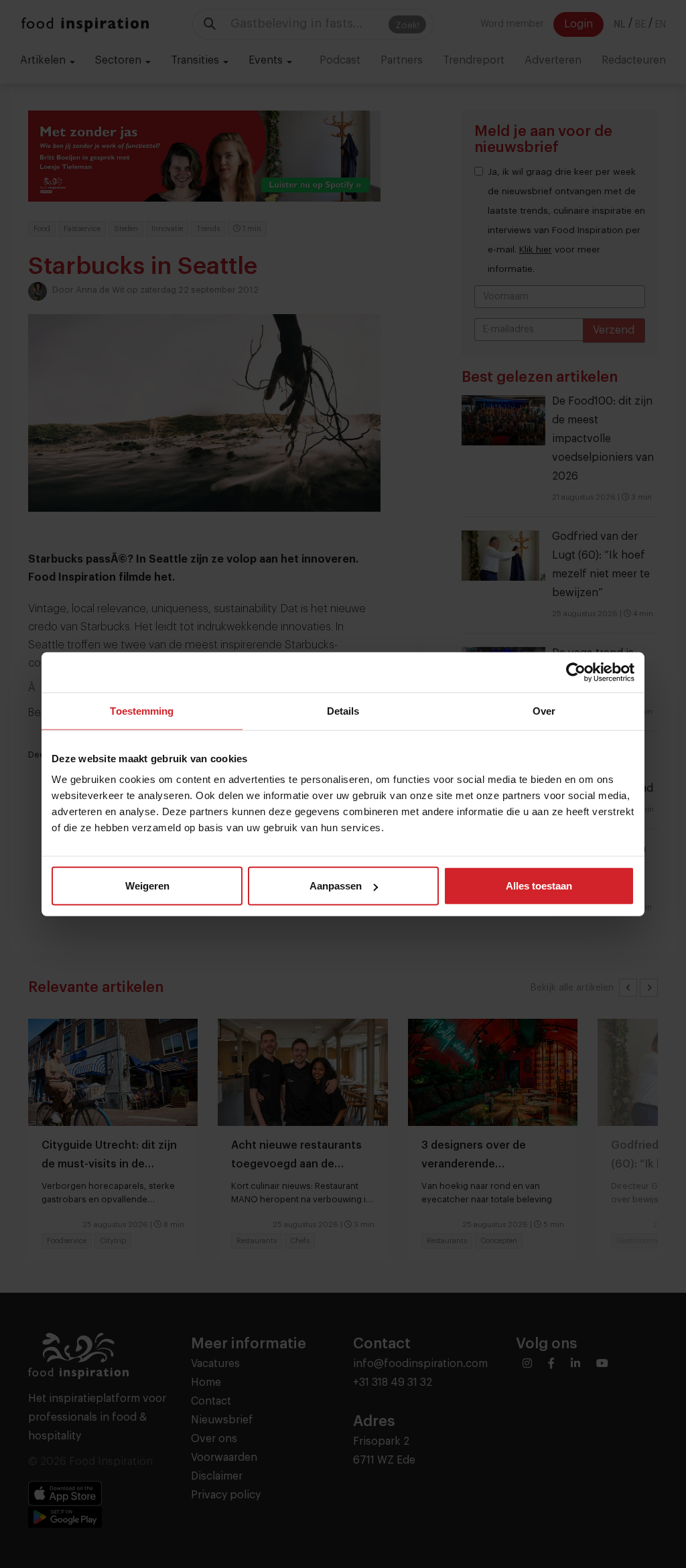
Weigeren (147, 886)
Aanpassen (336, 886)
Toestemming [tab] (142, 710)
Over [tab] (544, 710)
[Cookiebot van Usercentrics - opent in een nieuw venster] (575, 672)
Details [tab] (343, 710)
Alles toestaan (539, 886)
